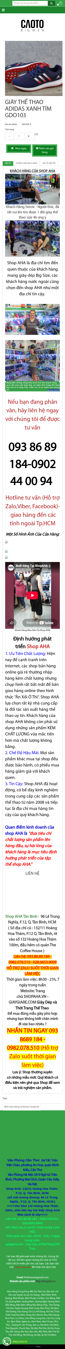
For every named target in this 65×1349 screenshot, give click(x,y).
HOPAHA (33, 997)
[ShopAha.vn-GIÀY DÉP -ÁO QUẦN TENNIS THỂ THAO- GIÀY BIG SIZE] (32, 25)
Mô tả (8, 163)
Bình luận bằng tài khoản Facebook (21, 1107)
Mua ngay (19, 148)
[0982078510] (7, 1341)
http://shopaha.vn (46, 1281)
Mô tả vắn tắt (49, 163)
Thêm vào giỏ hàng (46, 150)
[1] (19, 136)
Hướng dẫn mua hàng (26, 163)
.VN (43, 997)
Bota (38, 1347)
